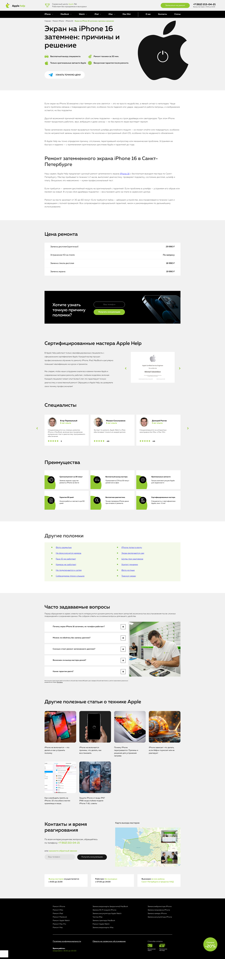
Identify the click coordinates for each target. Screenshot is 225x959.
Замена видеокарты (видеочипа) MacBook (110, 906)
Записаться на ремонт (175, 5)
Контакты (162, 14)
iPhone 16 (124, 174)
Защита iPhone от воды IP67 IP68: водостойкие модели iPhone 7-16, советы (92, 801)
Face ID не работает (66, 559)
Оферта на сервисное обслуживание (109, 941)
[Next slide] (179, 368)
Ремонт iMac (58, 910)
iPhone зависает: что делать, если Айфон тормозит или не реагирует (161, 750)
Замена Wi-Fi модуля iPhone (104, 910)
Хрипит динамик (129, 565)
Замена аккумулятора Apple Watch (107, 913)
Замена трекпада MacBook (104, 920)
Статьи (177, 14)
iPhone (48, 14)
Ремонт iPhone (59, 906)
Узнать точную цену (68, 75)
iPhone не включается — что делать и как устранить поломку (57, 750)
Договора (60, 682)
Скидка (210, 944)
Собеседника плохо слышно (70, 576)
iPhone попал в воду (131, 547)
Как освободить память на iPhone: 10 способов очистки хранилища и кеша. (57, 801)
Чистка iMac (98, 917)
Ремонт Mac (58, 927)
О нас (148, 14)
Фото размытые (64, 547)
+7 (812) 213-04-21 (204, 4)
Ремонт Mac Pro (59, 924)
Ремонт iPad (58, 913)
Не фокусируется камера (68, 553)
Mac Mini (127, 14)
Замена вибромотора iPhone (160, 906)
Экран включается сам (132, 553)
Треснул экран (128, 576)
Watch (82, 14)
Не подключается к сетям (69, 570)
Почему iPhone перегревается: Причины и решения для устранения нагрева (126, 752)
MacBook (65, 14)
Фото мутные (128, 570)
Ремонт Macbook (60, 917)
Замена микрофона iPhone (159, 910)
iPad (97, 14)
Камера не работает (66, 565)
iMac (111, 14)
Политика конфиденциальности (67, 941)
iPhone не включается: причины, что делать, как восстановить (90, 750)
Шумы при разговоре (132, 559)
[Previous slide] (125, 368)
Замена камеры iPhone (157, 913)
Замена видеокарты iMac (103, 927)
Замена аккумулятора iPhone (160, 917)
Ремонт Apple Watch (61, 920)
